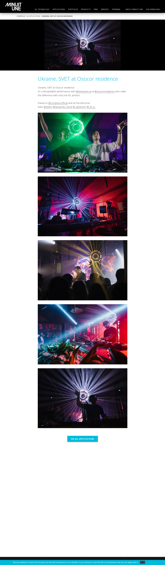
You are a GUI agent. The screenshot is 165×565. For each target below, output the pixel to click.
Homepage (21, 16)
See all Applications (82, 439)
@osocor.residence (104, 91)
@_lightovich (79, 106)
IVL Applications (33, 16)
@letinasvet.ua (83, 91)
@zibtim (48, 106)
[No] (161, 562)
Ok (142, 562)
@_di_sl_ (91, 106)
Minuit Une (13, 6)
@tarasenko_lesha (62, 106)
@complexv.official (58, 103)
